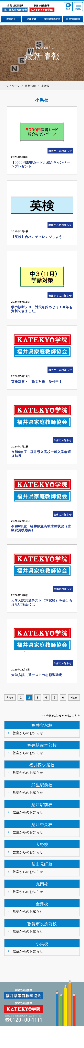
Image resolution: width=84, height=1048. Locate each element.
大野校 (42, 844)
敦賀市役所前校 (42, 924)
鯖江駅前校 (42, 804)
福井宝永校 (42, 725)
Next (74, 697)
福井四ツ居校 (42, 765)
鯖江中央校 (42, 824)
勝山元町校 (42, 864)
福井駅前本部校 (42, 745)
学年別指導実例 (52, 19)
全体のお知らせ (63, 440)
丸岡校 (42, 884)
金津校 (42, 904)
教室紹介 (11, 19)
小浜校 (42, 943)
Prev (10, 697)
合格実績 (31, 19)
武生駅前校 (42, 785)
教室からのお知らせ (60, 150)
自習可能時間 (73, 19)
